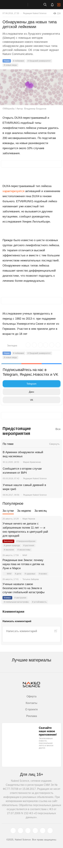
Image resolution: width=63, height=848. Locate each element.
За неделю (24, 510)
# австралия (20, 598)
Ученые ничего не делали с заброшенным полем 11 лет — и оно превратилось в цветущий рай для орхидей (25, 529)
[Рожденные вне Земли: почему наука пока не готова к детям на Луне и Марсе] (55, 564)
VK (31, 400)
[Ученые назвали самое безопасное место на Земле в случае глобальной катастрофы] (55, 588)
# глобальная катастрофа (16, 602)
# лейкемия (18, 61)
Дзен (31, 391)
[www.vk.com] (20, 830)
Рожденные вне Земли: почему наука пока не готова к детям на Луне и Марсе (23, 564)
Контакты (31, 703)
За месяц (40, 510)
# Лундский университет (39, 61)
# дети (18, 574)
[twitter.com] (13, 830)
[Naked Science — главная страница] (17, 4)
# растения (28, 545)
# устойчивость (39, 602)
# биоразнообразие (25, 541)
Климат (7, 598)
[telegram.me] (43, 830)
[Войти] (58, 4)
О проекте (31, 709)
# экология (9, 550)
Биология (8, 541)
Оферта (31, 696)
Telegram (31, 383)
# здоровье (30, 574)
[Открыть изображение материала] (31, 87)
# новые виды (10, 65)
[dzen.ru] (35, 830)
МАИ (9, 574)
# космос (43, 574)
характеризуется (13, 191)
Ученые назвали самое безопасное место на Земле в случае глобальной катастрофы (24, 588)
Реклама (31, 716)
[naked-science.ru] (50, 830)
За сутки (8, 510)
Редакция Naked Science (35, 13)
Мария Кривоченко (32, 462)
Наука (7, 61)
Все (57, 429)
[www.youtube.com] (28, 830)
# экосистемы (23, 550)
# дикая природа (12, 545)
